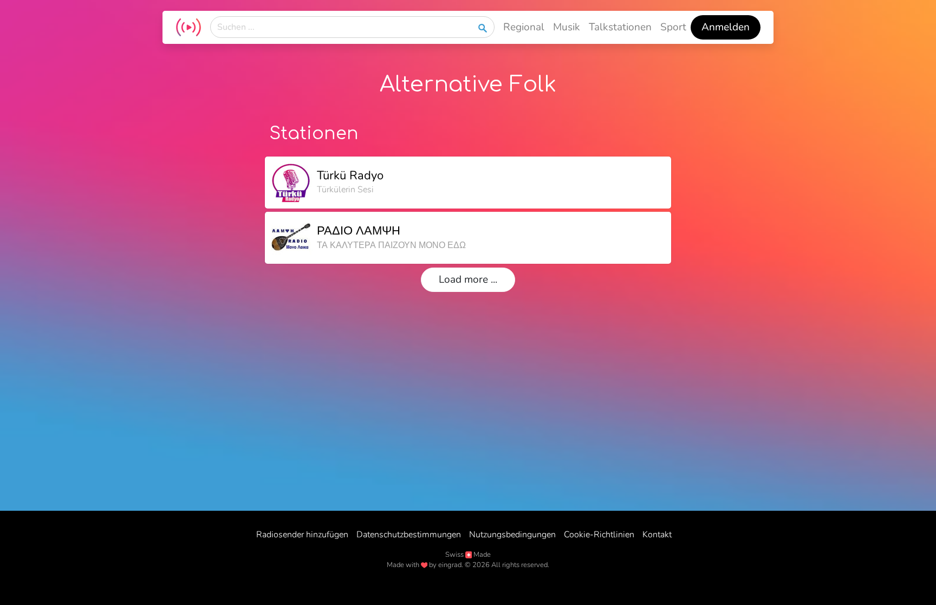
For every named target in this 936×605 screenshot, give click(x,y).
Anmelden (725, 27)
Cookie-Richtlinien (599, 535)
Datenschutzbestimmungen (408, 535)
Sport (673, 27)
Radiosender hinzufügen (302, 535)
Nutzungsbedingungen (512, 535)
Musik (566, 27)
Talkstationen (620, 27)
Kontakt (657, 535)
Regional (523, 27)
